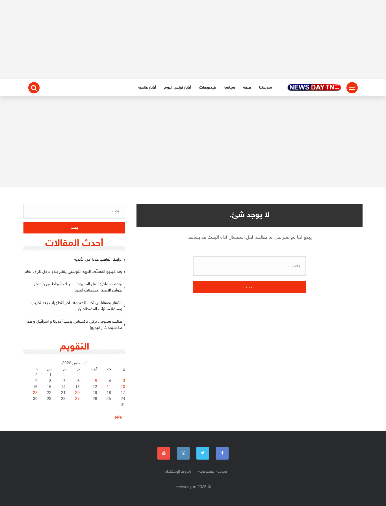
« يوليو (120, 416)
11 (109, 387)
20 (77, 393)
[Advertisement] (193, 39)
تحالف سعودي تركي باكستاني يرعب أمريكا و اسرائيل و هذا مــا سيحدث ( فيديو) (74, 325)
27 (77, 398)
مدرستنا (265, 87)
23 (35, 393)
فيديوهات (207, 87)
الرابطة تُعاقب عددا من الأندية (98, 259)
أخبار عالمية (147, 87)
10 (123, 387)
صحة (247, 87)
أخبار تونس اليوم (177, 87)
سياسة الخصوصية (212, 471)
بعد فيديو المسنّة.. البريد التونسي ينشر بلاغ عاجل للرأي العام (73, 271)
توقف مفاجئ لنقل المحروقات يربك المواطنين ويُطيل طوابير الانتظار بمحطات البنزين (78, 287)
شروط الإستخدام (178, 471)
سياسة (229, 87)
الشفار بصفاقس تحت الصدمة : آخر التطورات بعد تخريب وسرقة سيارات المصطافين (76, 306)
